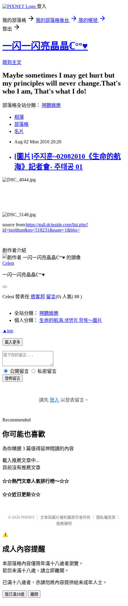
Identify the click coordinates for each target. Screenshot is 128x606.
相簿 (19, 117)
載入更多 (12, 342)
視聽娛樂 (51, 105)
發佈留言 (12, 378)
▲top (7, 330)
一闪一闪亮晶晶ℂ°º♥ (45, 46)
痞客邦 (38, 296)
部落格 (21, 124)
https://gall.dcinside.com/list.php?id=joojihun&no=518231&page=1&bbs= (45, 227)
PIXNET (28, 517)
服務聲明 (64, 523)
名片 (19, 131)
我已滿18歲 (14, 594)
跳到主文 (11, 62)
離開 (34, 594)
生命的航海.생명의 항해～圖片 (70, 320)
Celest (8, 263)
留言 (51, 296)
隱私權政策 (105, 517)
